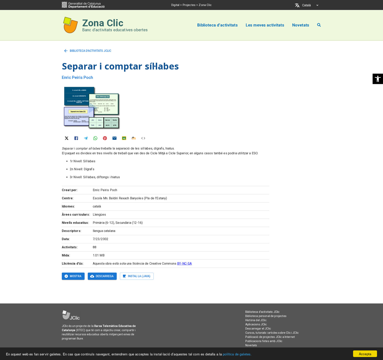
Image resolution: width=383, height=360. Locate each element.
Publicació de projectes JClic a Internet (270, 336)
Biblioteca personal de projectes (265, 316)
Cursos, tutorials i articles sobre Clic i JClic (272, 332)
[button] (378, 79)
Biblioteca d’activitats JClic (262, 311)
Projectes (189, 5)
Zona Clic (102, 23)
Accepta (365, 353)
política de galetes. (237, 353)
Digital (175, 5)
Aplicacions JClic (256, 324)
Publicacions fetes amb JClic (263, 341)
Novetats (251, 345)
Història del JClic (256, 320)
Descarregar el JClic (258, 328)
